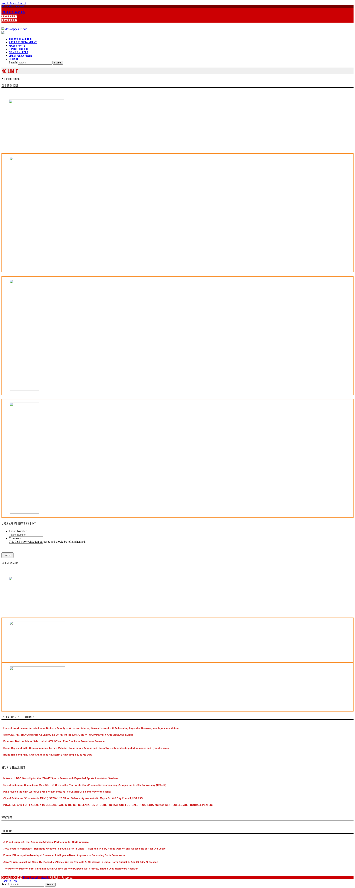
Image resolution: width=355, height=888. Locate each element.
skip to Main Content (13, 3)
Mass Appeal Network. (36, 877)
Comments (15, 538)
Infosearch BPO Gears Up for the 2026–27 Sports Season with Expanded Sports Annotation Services (60, 778)
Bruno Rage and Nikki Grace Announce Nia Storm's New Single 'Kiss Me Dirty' (48, 754)
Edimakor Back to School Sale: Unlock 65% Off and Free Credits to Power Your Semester (54, 741)
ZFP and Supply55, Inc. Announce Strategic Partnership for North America (46, 842)
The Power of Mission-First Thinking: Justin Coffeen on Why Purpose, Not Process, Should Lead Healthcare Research (70, 868)
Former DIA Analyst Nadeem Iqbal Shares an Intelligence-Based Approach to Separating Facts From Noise (64, 855)
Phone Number (18, 531)
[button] (12, 6)
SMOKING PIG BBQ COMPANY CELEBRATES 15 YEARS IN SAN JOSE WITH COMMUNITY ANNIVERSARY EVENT (68, 734)
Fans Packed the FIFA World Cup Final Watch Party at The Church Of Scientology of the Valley (57, 791)
